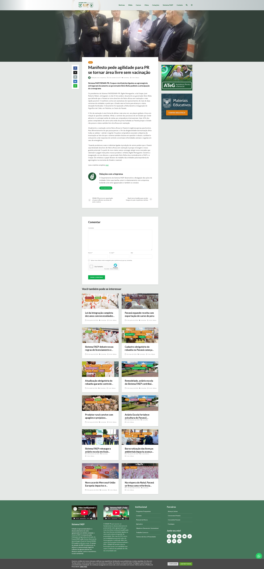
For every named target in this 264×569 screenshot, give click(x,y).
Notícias (122, 5)
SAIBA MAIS (83, 567)
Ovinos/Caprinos (140, 334)
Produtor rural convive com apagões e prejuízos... (99, 416)
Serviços (142, 337)
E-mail (112, 252)
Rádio (101, 371)
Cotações (155, 5)
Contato (180, 5)
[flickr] (169, 541)
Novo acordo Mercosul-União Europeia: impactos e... (100, 484)
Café (99, 470)
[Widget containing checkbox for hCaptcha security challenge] (103, 266)
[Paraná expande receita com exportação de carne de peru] (140, 301)
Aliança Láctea (173, 511)
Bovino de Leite (147, 331)
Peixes (135, 337)
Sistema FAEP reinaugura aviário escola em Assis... (98, 450)
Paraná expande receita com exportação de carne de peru (139, 314)
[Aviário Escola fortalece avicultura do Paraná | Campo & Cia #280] (140, 403)
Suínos (96, 300)
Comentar (126, 77)
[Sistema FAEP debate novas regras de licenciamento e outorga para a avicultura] (100, 335)
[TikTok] (189, 536)
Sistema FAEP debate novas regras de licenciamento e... (99, 348)
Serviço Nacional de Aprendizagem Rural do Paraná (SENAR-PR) (84, 541)
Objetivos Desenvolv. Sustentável (147, 528)
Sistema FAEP (168, 5)
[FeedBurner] (179, 541)
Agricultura (89, 297)
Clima (146, 5)
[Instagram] (169, 536)
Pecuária (88, 300)
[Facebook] (174, 536)
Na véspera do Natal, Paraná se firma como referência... (139, 484)
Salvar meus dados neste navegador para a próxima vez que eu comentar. (111, 260)
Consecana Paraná (174, 516)
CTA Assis (150, 365)
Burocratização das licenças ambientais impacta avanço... (139, 450)
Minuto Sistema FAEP (91, 368)
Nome (90, 252)
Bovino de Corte (135, 331)
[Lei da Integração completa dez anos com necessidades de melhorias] (100, 301)
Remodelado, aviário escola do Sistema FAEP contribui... (139, 382)
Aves (90, 62)
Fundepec (171, 524)
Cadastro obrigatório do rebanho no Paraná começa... (139, 348)
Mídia (130, 5)
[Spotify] (174, 541)
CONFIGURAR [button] (173, 564)
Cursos (138, 5)
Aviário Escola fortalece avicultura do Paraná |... (137, 416)
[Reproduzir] (74, 518)
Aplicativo (139, 524)
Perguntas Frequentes (143, 511)
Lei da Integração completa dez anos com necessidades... (100, 314)
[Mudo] (91, 518)
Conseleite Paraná (174, 520)
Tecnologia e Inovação (139, 368)
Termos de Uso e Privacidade (146, 537)
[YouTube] (184, 536)
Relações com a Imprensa (98, 77)
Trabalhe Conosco (142, 532)
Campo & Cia (134, 399)
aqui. (107, 165)
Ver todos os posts (106, 188)
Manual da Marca (142, 520)
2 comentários (145, 454)
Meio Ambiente (130, 334)
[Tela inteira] (95, 518)
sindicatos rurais (84, 543)
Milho (87, 472)
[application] (84, 512)
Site (132, 252)
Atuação (98, 297)
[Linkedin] (179, 536)
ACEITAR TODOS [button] (186, 564)
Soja (107, 472)
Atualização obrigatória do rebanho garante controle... (99, 382)
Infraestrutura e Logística (138, 297)
